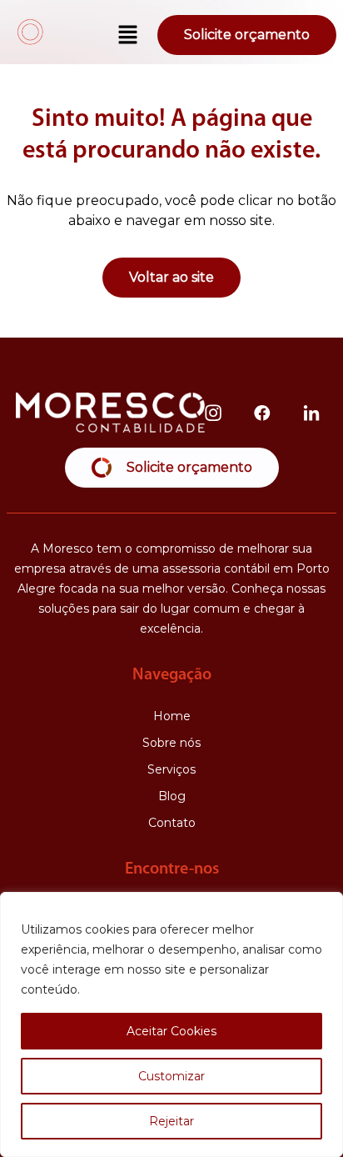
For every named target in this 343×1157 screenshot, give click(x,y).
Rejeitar (171, 1121)
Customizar (171, 1076)
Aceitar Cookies (171, 1031)
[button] (128, 36)
